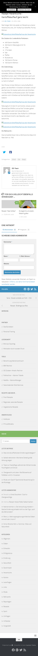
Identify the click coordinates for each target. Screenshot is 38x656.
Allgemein (6, 539)
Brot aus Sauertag (9, 344)
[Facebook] (25, 289)
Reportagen (7, 602)
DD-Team (7, 21)
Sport (5, 611)
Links (5, 587)
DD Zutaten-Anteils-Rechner (13, 371)
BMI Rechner (7, 366)
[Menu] (35, 635)
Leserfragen (7, 582)
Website (6, 264)
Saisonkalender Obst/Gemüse (13, 385)
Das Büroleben (8, 327)
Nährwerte (7, 597)
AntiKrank (6, 419)
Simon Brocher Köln (9, 524)
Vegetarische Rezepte (10, 407)
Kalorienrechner (8, 507)
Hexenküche (7, 573)
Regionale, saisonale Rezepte (13, 402)
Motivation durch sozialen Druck (13, 349)
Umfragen (6, 616)
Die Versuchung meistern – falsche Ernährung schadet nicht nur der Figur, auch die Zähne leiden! (18, 509)
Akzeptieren (11, 10)
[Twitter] (32, 289)
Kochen (5, 577)
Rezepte (6, 606)
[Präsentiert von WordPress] (12, 645)
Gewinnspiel (7, 568)
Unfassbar (6, 621)
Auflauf (14, 159)
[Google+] (28, 289)
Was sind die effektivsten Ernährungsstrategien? (19, 453)
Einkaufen (6, 548)
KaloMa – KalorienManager (12, 380)
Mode (5, 592)
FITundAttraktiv (8, 424)
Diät (19, 159)
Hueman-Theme (31, 645)
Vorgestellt (7, 626)
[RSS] (35, 289)
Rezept (24, 159)
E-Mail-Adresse (25, 256)
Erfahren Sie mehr (24, 10)
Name (6, 256)
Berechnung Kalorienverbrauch (13, 361)
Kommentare (10, 230)
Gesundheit (7, 563)
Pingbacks (24, 230)
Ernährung (6, 558)
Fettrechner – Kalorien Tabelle (13, 375)
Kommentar (8, 242)
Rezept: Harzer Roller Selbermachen (21, 502)
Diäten (5, 544)
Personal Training (9, 332)
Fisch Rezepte (8, 397)
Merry (5, 517)
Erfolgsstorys (7, 553)
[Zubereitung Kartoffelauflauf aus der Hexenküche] (19, 34)
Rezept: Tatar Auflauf (8, 211)
